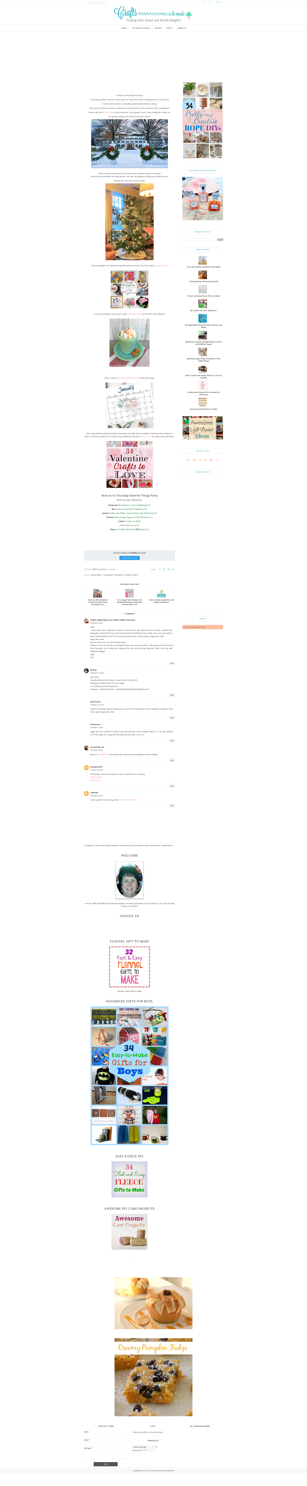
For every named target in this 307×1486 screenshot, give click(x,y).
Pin (139, 505)
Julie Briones (95, 702)
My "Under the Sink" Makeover (203, 310)
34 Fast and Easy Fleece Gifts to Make (203, 296)
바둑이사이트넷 (96, 777)
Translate (150, 1450)
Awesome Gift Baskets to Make (203, 409)
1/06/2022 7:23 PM (96, 727)
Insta (144, 505)
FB (145, 513)
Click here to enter (129, 558)
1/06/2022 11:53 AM (97, 705)
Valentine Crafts (145, 436)
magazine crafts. (161, 265)
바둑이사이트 (95, 780)
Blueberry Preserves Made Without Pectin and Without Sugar (204, 343)
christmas (96, 575)
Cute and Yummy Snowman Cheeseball (203, 267)
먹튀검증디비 (103, 754)
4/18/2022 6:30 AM (96, 750)
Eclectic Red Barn (125, 509)
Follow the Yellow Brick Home (124, 513)
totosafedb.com (97, 747)
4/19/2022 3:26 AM (96, 770)
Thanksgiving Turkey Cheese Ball (203, 281)
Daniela (93, 670)
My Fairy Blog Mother (167, 1470)
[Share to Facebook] (160, 569)
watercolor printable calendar (128, 378)
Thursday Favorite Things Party (121, 575)
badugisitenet (96, 767)
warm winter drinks (134, 314)
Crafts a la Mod (133, 521)
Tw (149, 505)
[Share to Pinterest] (169, 569)
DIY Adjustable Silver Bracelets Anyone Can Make (203, 326)
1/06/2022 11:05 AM (97, 673)
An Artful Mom (123, 529)
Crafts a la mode (144, 1470)
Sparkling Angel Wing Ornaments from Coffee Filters (203, 359)
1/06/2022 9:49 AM (96, 623)
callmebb (94, 792)
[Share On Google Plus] (173, 569)
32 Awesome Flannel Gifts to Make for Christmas (203, 393)
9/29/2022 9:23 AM (96, 796)
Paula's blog (108, 112)
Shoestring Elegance (125, 517)
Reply (172, 663)
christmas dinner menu (128, 800)
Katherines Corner (128, 505)
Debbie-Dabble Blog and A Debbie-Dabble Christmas (112, 620)
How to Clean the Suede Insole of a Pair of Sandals (203, 376)
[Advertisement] (153, 57)
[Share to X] (164, 569)
